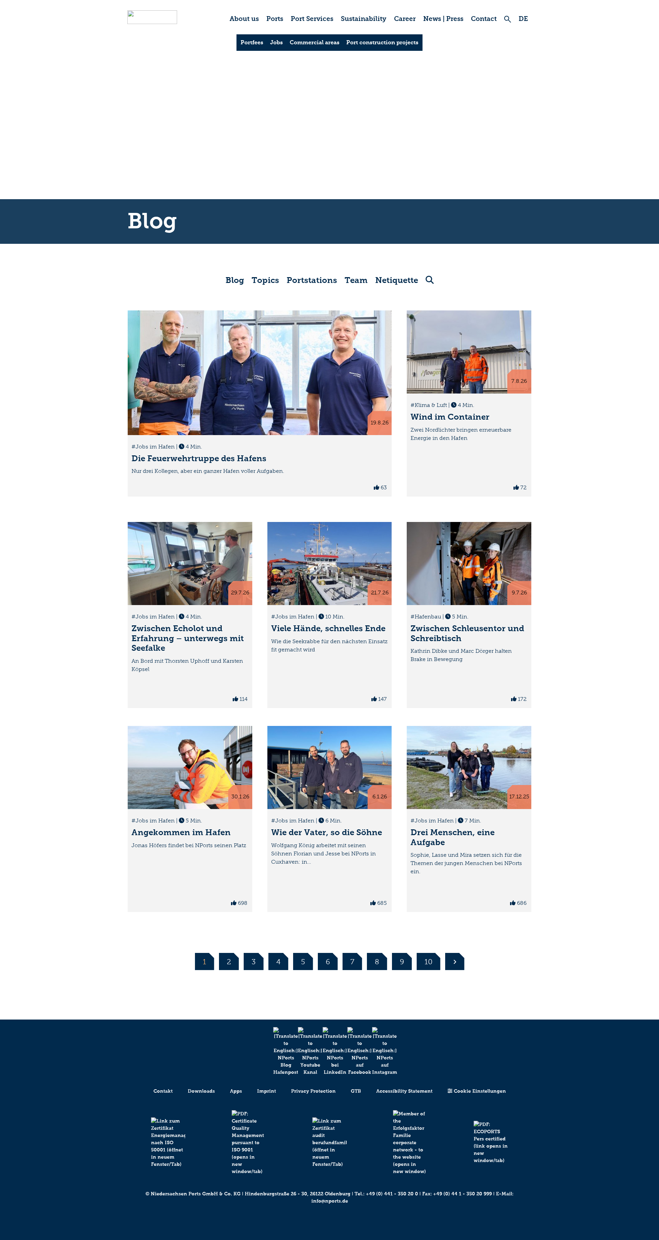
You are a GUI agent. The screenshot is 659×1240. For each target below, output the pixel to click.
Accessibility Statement (404, 1091)
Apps (236, 1091)
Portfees (252, 42)
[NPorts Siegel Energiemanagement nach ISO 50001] (168, 1142)
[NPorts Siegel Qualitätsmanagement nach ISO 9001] (248, 1142)
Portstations (312, 280)
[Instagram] (379, 1051)
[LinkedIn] (329, 1051)
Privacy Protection (313, 1091)
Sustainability (363, 19)
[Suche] (507, 19)
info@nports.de (329, 1201)
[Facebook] (354, 1051)
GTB (356, 1091)
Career (405, 19)
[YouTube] (305, 1051)
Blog (235, 280)
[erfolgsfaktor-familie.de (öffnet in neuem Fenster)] (410, 1142)
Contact (484, 19)
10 (428, 961)
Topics (265, 280)
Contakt (163, 1091)
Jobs (276, 42)
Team (356, 280)
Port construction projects (382, 42)
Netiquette (396, 280)
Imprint (266, 1091)
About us (244, 19)
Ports (274, 19)
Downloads (201, 1091)
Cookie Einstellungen (479, 1091)
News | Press (443, 19)
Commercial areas (314, 42)
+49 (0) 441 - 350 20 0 (392, 1194)
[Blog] (280, 1051)
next (454, 961)
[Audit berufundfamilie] (329, 1142)
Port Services (312, 19)
